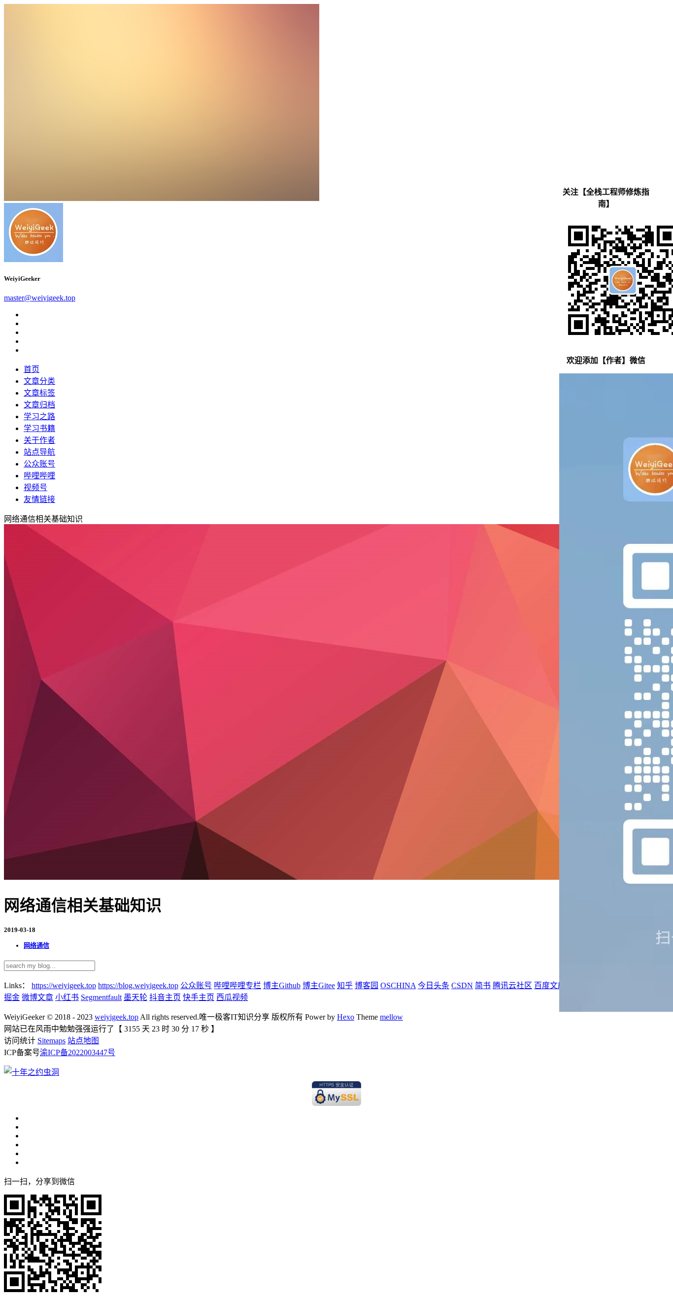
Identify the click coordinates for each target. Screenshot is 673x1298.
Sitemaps (51, 1040)
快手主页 (198, 997)
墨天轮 (135, 997)
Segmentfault (101, 997)
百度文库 (550, 985)
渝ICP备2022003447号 (77, 1052)
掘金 (12, 997)
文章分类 (39, 381)
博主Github (282, 985)
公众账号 (39, 464)
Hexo (345, 1017)
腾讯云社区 (512, 985)
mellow (391, 1017)
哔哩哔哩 (39, 475)
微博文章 (37, 997)
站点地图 (83, 1040)
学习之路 (39, 416)
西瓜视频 (232, 997)
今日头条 (433, 985)
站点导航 (39, 452)
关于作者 (39, 440)
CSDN (462, 985)
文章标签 (39, 393)
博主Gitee (319, 985)
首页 (31, 369)
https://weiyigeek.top (64, 985)
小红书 (67, 997)
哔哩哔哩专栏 (237, 985)
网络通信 (36, 945)
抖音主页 (165, 997)
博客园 (366, 985)
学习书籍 (39, 428)
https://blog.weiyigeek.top (138, 985)
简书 (483, 985)
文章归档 (39, 404)
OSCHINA (398, 985)
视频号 (35, 487)
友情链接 (39, 499)
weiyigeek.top (116, 1017)
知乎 (345, 985)
